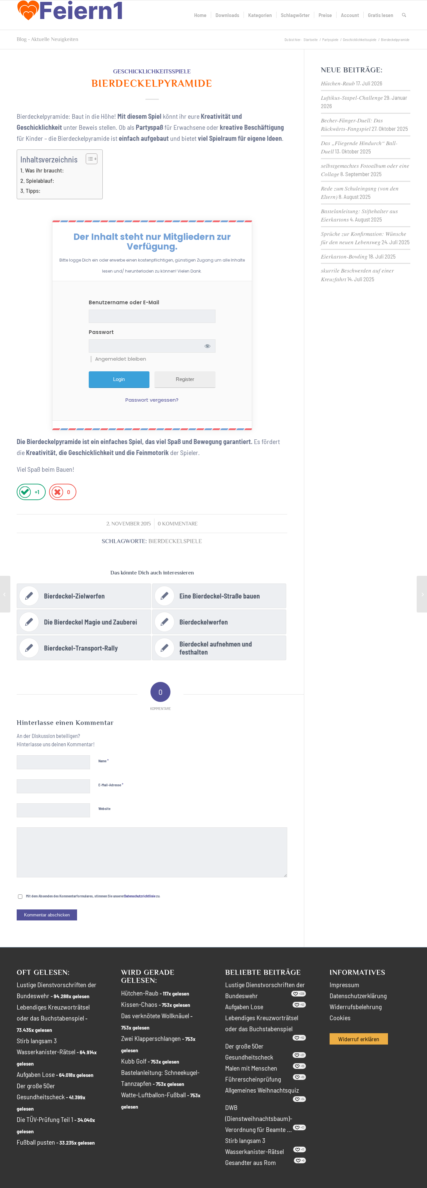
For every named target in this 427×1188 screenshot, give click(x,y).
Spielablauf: (40, 180)
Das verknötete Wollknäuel (155, 1016)
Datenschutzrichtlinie (139, 896)
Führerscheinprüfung (253, 1079)
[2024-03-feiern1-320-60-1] (70, 15)
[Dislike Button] (57, 492)
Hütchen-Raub (338, 83)
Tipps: (33, 190)
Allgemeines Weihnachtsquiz (262, 1090)
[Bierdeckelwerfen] (5, 594)
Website (104, 808)
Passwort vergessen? (151, 399)
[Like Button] (25, 492)
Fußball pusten (36, 1142)
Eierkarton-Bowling (344, 256)
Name (103, 760)
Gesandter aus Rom (250, 1162)
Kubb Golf (133, 1061)
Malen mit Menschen (251, 1068)
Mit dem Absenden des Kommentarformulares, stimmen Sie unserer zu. (93, 896)
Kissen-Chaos (139, 1004)
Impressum (344, 984)
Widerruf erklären (358, 1039)
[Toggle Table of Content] (88, 158)
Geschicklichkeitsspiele (152, 71)
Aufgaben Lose (36, 1074)
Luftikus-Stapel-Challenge (352, 97)
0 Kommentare (177, 523)
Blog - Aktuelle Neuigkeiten (47, 39)
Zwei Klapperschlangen (151, 1038)
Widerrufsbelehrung (356, 1007)
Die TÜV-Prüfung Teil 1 (45, 1119)
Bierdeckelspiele (175, 541)
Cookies (340, 1018)
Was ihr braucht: (44, 170)
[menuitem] (200, 15)
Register (185, 379)
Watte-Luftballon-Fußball (153, 1095)
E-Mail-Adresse (110, 784)
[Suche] (404, 15)
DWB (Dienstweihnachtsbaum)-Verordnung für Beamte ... (258, 1118)
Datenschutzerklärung (358, 996)
